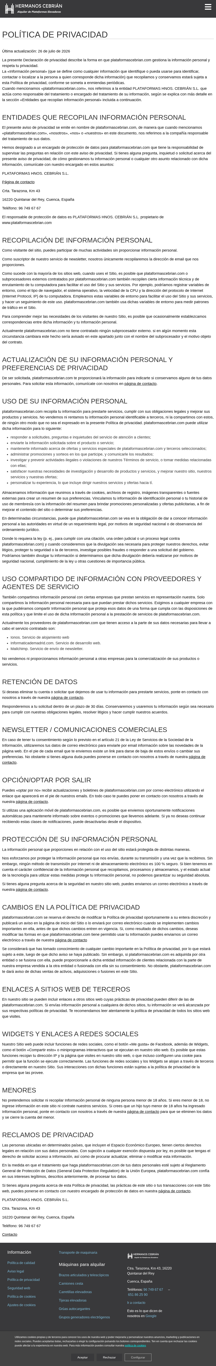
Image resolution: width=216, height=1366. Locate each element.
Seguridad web (18, 1288)
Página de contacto (18, 182)
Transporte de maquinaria (78, 1252)
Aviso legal (15, 1271)
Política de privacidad (23, 1280)
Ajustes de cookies (21, 1305)
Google (151, 1316)
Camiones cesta (71, 1283)
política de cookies (135, 1345)
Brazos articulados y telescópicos (84, 1275)
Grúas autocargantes (74, 1309)
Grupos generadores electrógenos (84, 1317)
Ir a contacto (136, 1302)
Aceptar (82, 1357)
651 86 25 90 (138, 1294)
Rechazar (109, 1357)
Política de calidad (21, 1263)
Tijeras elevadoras (72, 1300)
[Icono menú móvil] (208, 7)
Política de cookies (21, 1296)
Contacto (9, 1234)
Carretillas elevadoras (75, 1292)
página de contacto (140, 384)
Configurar (138, 1357)
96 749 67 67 (153, 1289)
